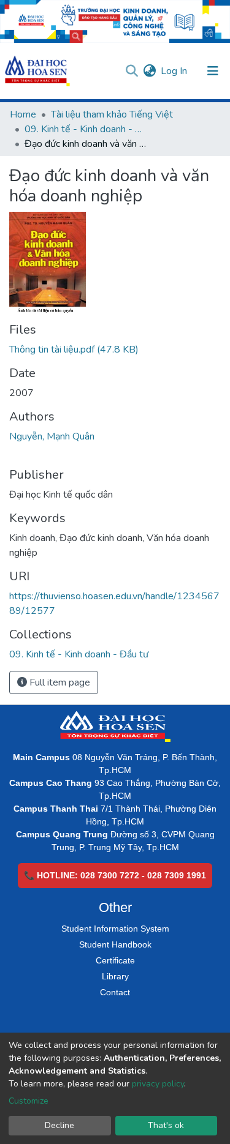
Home (23, 114)
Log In (174, 71)
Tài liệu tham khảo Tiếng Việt (112, 114)
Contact (115, 992)
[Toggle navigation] (213, 71)
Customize (28, 1101)
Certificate (115, 960)
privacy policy (158, 1084)
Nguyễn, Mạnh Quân (51, 436)
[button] (149, 71)
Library (115, 976)
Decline (59, 1125)
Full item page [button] (58, 682)
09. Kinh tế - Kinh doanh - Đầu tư (86, 129)
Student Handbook (115, 944)
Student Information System (115, 928)
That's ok (166, 1125)
